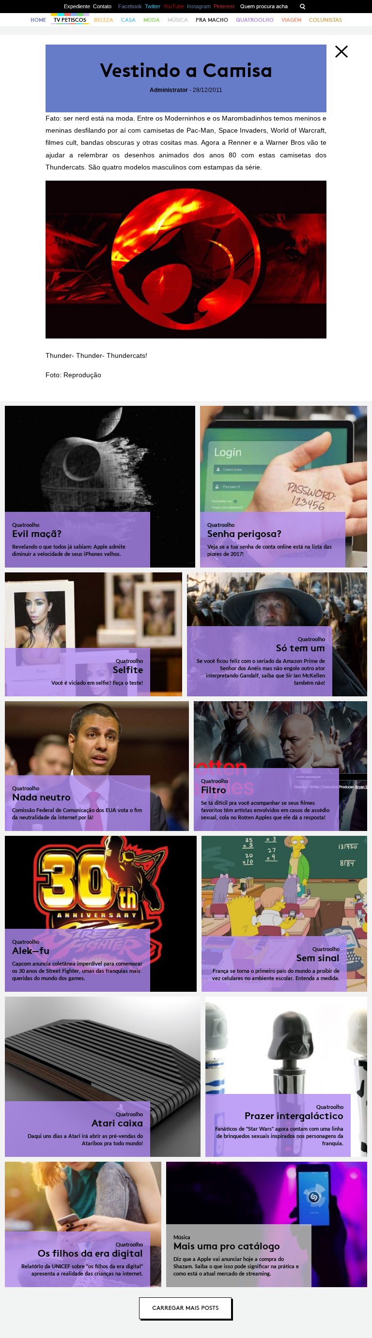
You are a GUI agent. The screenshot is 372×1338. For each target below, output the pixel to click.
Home (38, 19)
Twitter (152, 6)
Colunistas (325, 19)
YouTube (173, 6)
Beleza (103, 19)
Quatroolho (255, 19)
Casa (128, 19)
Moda (151, 19)
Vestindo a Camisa (186, 70)
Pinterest (224, 6)
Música (178, 19)
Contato (102, 6)
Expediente (77, 6)
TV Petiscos (70, 19)
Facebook (130, 6)
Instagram (199, 6)
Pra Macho (212, 19)
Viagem (291, 19)
